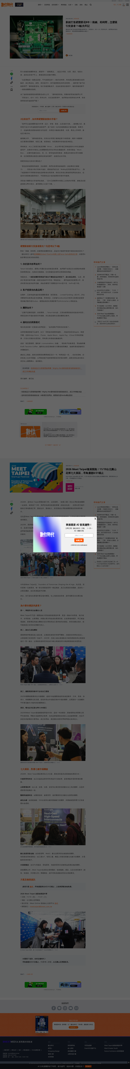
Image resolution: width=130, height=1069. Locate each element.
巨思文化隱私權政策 (82, 545)
